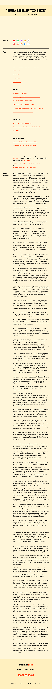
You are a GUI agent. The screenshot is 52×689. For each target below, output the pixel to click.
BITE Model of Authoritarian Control (22, 123)
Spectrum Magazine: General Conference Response (26, 97)
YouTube (31, 163)
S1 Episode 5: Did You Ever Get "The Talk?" (24, 145)
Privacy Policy (26, 160)
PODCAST (19, 670)
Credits (41, 683)
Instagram (15, 158)
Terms (36, 683)
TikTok (19, 163)
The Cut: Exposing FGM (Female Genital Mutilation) (26, 127)
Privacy (32, 683)
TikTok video (16, 78)
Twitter (15, 163)
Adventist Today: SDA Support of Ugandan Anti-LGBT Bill (28, 108)
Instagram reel (16, 74)
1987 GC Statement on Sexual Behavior (23, 112)
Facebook (37, 163)
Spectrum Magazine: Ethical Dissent (22, 100)
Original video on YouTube (20, 93)
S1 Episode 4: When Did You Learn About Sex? (25, 142)
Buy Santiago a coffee (19, 167)
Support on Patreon (31, 167)
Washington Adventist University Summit (23, 104)
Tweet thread (16, 70)
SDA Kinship (16, 130)
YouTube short (17, 82)
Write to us (28, 157)
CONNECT (32, 670)
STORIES (26, 670)
